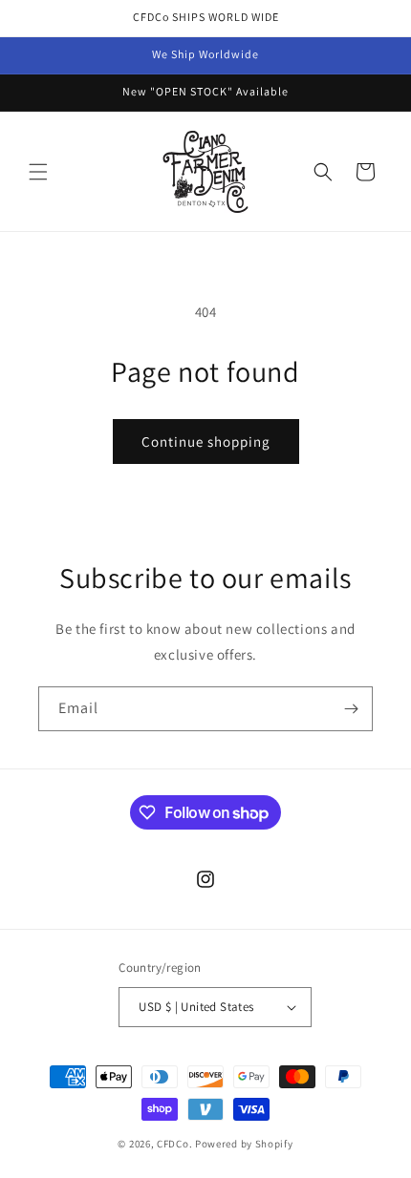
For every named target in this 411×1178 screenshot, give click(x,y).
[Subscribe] (351, 708)
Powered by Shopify (244, 1143)
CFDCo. (174, 1143)
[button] (38, 172)
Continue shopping (205, 441)
